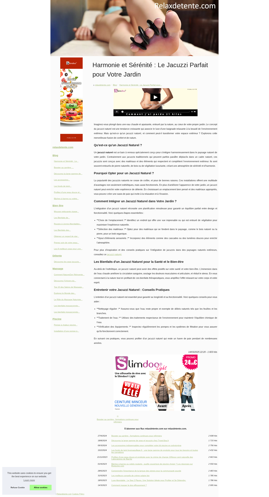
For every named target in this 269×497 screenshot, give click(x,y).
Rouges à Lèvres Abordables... (67, 224)
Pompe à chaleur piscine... (65, 325)
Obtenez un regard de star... (66, 236)
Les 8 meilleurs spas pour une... (68, 249)
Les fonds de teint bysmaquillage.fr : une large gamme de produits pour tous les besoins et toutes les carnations (154, 451)
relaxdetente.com (102, 85)
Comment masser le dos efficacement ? (129, 485)
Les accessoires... (62, 180)
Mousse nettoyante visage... (66, 211)
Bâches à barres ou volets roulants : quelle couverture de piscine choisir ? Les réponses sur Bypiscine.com (152, 465)
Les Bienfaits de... (62, 218)
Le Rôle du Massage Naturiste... (68, 299)
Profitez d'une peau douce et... (67, 192)
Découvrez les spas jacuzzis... (67, 262)
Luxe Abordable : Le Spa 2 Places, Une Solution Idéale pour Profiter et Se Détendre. (148, 480)
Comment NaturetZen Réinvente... (69, 274)
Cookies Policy (78, 494)
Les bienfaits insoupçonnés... (67, 306)
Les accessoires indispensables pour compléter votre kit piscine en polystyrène (146, 445)
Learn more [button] (29, 480)
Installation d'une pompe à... (66, 331)
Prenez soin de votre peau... (66, 242)
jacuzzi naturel (114, 254)
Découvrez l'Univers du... (65, 281)
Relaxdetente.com (64, 494)
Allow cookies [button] (40, 487)
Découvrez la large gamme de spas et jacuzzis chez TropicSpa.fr (140, 440)
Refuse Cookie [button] (18, 487)
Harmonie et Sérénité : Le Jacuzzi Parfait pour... (140, 85)
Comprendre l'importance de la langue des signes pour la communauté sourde (146, 471)
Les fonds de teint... (62, 186)
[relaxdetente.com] (134, 28)
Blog (115, 85)
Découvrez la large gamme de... (68, 174)
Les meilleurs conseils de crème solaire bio (130, 476)
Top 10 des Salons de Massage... (69, 287)
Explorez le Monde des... (65, 293)
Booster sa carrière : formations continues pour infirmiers (118, 420)
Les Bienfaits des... (62, 230)
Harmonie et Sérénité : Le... (66, 161)
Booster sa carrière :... (64, 167)
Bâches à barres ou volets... (66, 198)
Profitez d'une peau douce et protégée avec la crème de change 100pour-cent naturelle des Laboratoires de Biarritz (152, 458)
